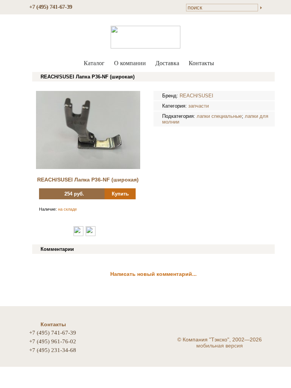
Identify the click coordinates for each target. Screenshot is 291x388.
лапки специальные (219, 116)
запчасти (198, 106)
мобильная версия (219, 346)
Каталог (94, 63)
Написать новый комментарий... (153, 274)
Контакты (201, 63)
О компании (130, 63)
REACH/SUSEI (196, 96)
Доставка (167, 63)
